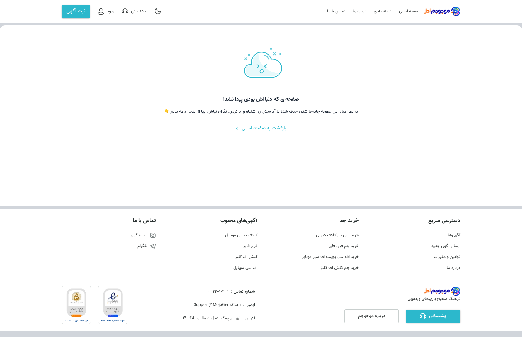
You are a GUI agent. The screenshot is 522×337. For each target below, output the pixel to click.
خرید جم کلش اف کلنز (340, 268)
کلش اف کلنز (246, 257)
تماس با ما (336, 11)
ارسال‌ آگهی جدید (445, 246)
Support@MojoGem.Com (217, 305)
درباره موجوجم (371, 316)
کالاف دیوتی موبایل (241, 235)
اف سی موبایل (245, 268)
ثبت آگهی (75, 11)
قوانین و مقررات (447, 257)
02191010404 (218, 292)
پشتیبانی (138, 11)
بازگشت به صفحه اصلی (264, 128)
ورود (110, 11)
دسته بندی (383, 11)
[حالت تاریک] (158, 11)
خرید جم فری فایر (344, 246)
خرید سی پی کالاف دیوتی (337, 235)
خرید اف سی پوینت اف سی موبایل (330, 257)
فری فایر (250, 246)
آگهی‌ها (454, 235)
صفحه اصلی (409, 11)
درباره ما (359, 11)
